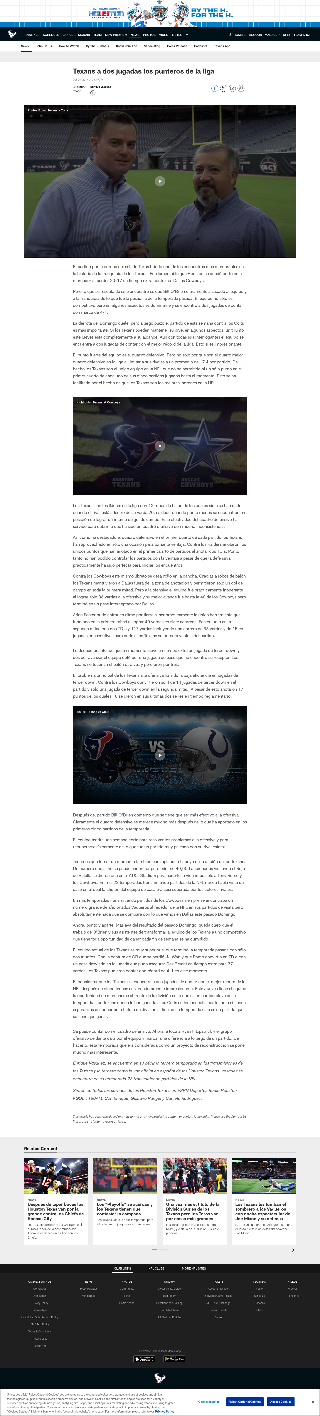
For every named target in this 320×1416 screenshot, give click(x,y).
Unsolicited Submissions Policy (39, 1317)
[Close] (313, 1402)
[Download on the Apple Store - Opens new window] (144, 1359)
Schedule (259, 1295)
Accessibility (40, 1338)
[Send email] (232, 90)
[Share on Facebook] (214, 90)
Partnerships (39, 1310)
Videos (292, 1281)
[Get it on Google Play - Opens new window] (174, 1361)
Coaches (259, 1302)
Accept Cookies (280, 1401)
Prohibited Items (169, 1310)
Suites (218, 1317)
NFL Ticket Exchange (218, 1302)
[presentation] (294, 1250)
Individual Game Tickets (218, 1295)
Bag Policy (169, 1295)
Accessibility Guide (169, 1288)
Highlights (293, 1295)
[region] (160, 1402)
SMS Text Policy (39, 1324)
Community (127, 1288)
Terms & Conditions (40, 1331)
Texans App (40, 1345)
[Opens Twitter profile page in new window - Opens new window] (93, 93)
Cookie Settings (209, 1401)
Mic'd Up (293, 1288)
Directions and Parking (169, 1302)
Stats (259, 1310)
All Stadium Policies (169, 1317)
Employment (39, 1295)
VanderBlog (89, 1295)
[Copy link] (240, 88)
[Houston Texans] (160, 1378)
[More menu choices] (187, 34)
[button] (160, 181)
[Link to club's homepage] (12, 34)
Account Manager (218, 1288)
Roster (259, 1288)
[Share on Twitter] (223, 90)
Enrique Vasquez (100, 86)
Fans (127, 1295)
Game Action (127, 1302)
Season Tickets (218, 1310)
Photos (127, 1281)
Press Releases (89, 1288)
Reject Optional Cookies (245, 1401)
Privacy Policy (40, 1302)
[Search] (229, 34)
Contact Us (39, 1288)
